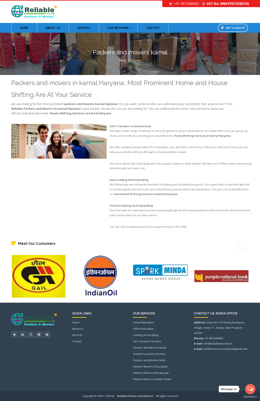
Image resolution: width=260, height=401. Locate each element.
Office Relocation (143, 329)
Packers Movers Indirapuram (151, 373)
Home (24, 28)
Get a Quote (234, 28)
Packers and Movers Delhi (149, 360)
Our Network (118, 28)
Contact (153, 28)
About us (53, 28)
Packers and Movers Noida (149, 347)
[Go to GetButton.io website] (250, 397)
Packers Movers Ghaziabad (150, 366)
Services (83, 28)
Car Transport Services (147, 341)
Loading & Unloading (145, 335)
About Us (77, 329)
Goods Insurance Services (149, 354)
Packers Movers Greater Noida (152, 379)
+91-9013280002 (186, 3)
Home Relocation (143, 322)
